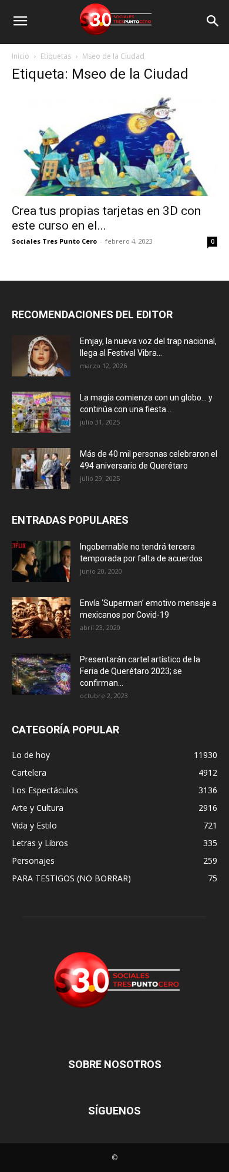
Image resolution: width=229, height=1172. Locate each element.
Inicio (20, 56)
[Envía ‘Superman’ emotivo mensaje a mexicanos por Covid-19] (41, 617)
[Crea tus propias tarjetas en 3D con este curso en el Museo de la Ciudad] (114, 145)
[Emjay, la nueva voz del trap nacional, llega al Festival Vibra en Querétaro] (41, 355)
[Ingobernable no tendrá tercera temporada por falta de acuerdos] (41, 561)
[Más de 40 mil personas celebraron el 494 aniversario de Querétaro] (41, 468)
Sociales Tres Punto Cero (54, 241)
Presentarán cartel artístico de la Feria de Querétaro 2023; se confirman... (140, 671)
